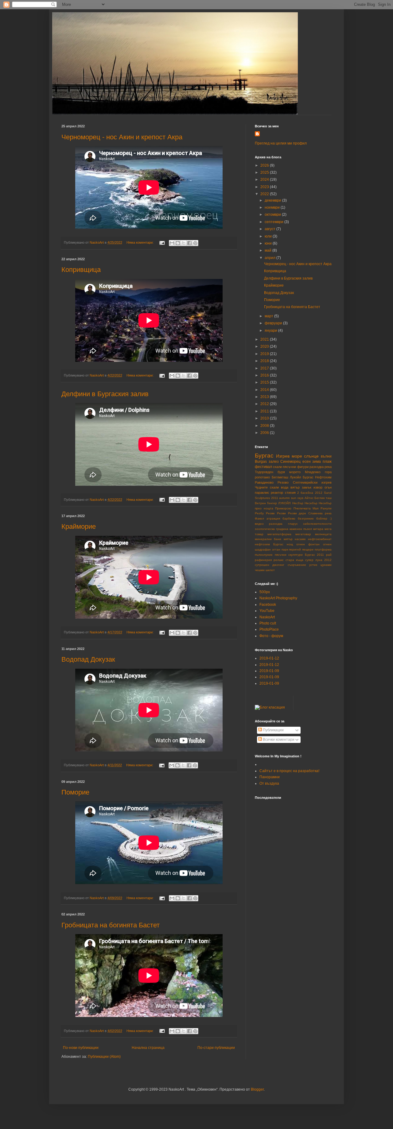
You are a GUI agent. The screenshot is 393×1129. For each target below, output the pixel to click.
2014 (265, 390)
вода (284, 487)
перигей (295, 549)
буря (281, 472)
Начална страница (148, 1048)
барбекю (288, 518)
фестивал (263, 467)
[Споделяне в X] (184, 243)
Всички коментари (278, 739)
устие (313, 564)
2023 (265, 187)
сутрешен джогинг (269, 564)
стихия (290, 492)
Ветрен (260, 503)
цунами (326, 564)
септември (274, 222)
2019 (265, 354)
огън (328, 487)
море (297, 456)
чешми (260, 570)
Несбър (297, 503)
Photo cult (267, 623)
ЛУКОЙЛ (284, 503)
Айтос (309, 498)
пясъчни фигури (295, 467)
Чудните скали (267, 487)
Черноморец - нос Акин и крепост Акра (121, 137)
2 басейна (305, 492)
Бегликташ (280, 477)
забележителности (317, 523)
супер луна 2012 (318, 560)
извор (317, 487)
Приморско (283, 508)
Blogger (257, 1089)
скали (277, 467)
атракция (273, 518)
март (269, 316)
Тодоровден (264, 472)
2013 (265, 397)
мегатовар (303, 534)
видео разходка (268, 523)
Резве (270, 513)
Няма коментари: (140, 242)
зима (316, 461)
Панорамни (269, 777)
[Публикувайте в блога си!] (178, 243)
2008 (265, 425)
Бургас (264, 455)
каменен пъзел (301, 529)
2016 (265, 375)
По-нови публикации (81, 1048)
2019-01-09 (269, 671)
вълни (326, 456)
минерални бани (268, 539)
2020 (265, 346)
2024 (265, 179)
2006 (265, 433)
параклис (262, 492)
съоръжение (297, 564)
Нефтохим (323, 477)
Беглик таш (323, 498)
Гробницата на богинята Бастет (110, 925)
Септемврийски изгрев (312, 482)
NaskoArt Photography (278, 598)
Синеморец (290, 461)
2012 (265, 404)
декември (273, 200)
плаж (327, 461)
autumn (284, 498)
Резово (283, 482)
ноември (273, 207)
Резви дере (297, 513)
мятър (288, 539)
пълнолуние (264, 554)
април (270, 258)
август (270, 229)
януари (271, 330)
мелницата (323, 534)
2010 (265, 418)
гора (328, 472)
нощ (290, 544)
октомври (273, 214)
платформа (323, 549)
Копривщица (81, 269)
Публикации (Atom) (104, 1056)
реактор (277, 492)
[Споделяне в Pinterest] (195, 243)
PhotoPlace (269, 629)
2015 (265, 382)
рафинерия (263, 560)
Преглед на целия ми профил (281, 143)
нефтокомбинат (320, 539)
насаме (300, 539)
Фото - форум (271, 636)
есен (306, 461)
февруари (274, 323)
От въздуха (269, 783)
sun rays (297, 498)
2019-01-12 (269, 658)
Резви (281, 513)
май (268, 250)
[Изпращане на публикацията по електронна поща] (162, 242)
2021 (265, 339)
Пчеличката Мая (306, 508)
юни (269, 243)
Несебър (311, 503)
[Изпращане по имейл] (172, 243)
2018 (265, 361)
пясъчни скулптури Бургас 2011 (299, 554)
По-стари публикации (216, 1048)
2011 (265, 411)
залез (274, 461)
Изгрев (283, 456)
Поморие (75, 792)
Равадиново (264, 482)
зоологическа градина (271, 529)
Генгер (272, 503)
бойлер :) (324, 518)
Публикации (273, 730)
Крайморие (78, 526)
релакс (279, 560)
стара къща (294, 560)
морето (295, 472)
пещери (307, 549)
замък (306, 487)
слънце (311, 456)
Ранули (326, 508)
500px (264, 592)
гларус (293, 523)
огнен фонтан (308, 544)
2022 (265, 194)
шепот (270, 570)
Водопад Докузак (88, 659)
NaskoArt (267, 617)
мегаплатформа (279, 534)
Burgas (261, 461)
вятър (295, 487)
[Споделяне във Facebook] (189, 243)
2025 (265, 172)
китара (318, 529)
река (328, 467)
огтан (276, 549)
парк (285, 549)
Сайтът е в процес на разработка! (289, 771)
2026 (265, 165)
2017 (265, 368)
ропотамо (262, 477)
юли (269, 236)
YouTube (266, 611)
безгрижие (306, 518)
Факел (259, 518)
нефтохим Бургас (269, 544)
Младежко (313, 472)
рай (329, 554)
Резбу (259, 513)
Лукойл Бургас (301, 477)
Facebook (267, 604)
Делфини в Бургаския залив (105, 394)
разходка (316, 467)
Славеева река (320, 513)
